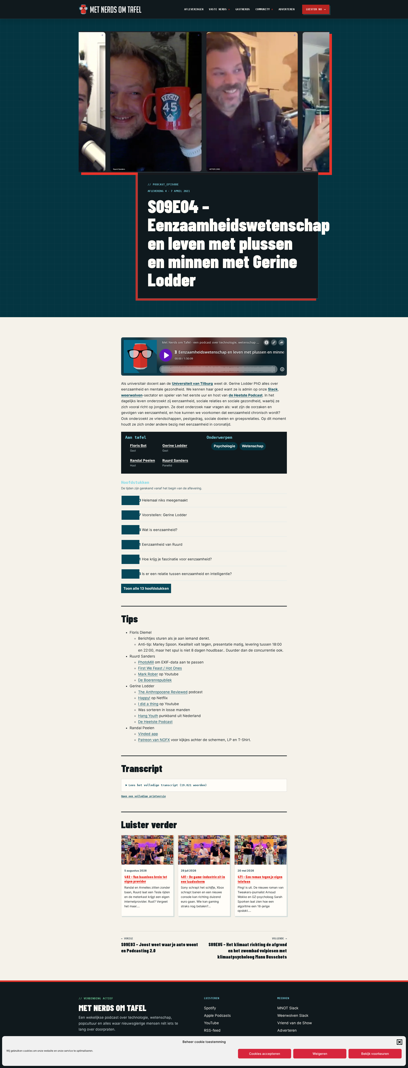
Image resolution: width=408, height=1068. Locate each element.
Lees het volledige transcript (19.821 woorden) (168, 785)
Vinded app (148, 734)
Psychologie (224, 446)
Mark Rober (148, 674)
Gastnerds (242, 9)
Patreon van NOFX (154, 740)
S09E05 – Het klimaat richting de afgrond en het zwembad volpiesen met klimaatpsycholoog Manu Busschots (247, 948)
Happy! (144, 698)
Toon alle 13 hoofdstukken (146, 588)
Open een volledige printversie (143, 796)
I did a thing (148, 704)
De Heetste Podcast (155, 722)
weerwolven (131, 395)
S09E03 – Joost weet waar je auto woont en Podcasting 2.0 (159, 945)
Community (262, 9)
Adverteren (287, 9)
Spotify (210, 1008)
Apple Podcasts (217, 1015)
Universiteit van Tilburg (192, 383)
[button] (399, 1042)
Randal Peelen (142, 460)
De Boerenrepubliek (155, 680)
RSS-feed (212, 1030)
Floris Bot (138, 445)
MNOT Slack (287, 1008)
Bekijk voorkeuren (375, 1054)
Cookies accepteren (264, 1054)
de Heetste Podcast (245, 395)
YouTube (211, 1023)
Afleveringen (194, 9)
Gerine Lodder (174, 445)
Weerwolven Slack (292, 1015)
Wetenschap (253, 446)
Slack (273, 389)
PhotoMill (146, 662)
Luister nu (316, 9)
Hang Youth (148, 716)
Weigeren (320, 1054)
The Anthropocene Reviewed (163, 692)
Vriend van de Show (294, 1023)
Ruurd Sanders (175, 460)
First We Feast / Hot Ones (160, 668)
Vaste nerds (218, 9)
